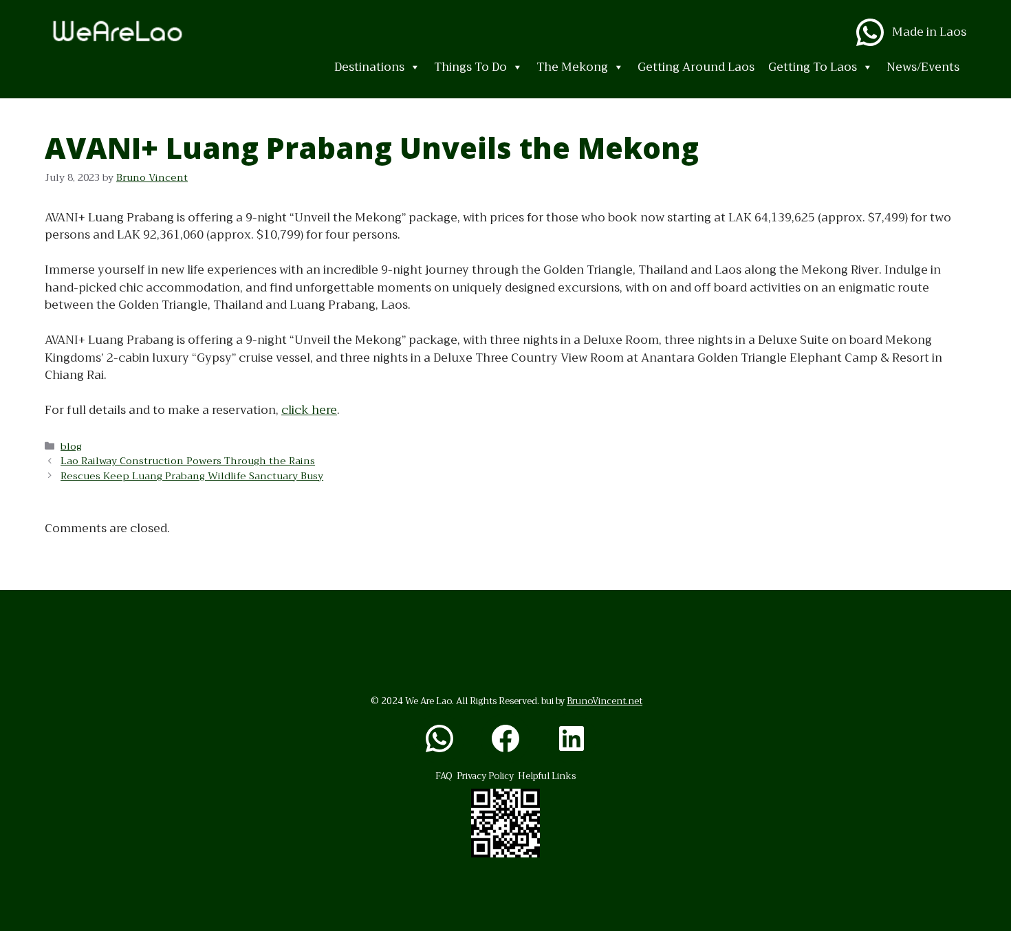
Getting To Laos (812, 67)
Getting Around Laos (696, 67)
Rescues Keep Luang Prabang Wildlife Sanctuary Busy (192, 476)
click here (309, 410)
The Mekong (572, 67)
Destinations (369, 67)
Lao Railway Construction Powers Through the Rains (188, 461)
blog (71, 446)
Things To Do (470, 67)
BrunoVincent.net (604, 701)
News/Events (923, 67)
